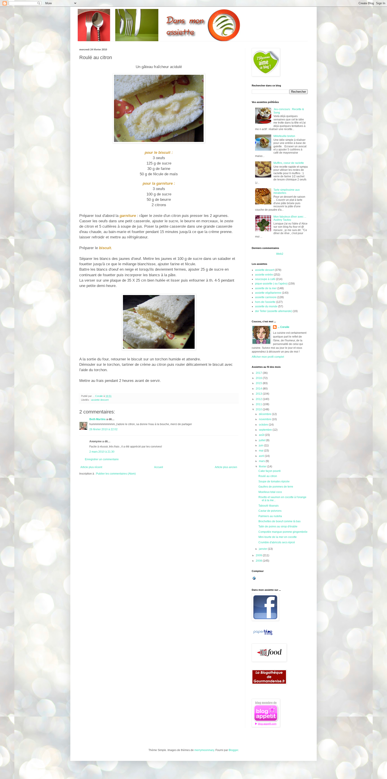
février (263, 466)
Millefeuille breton (284, 136)
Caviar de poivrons (270, 510)
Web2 (279, 253)
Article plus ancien (226, 467)
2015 (259, 383)
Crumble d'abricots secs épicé (276, 542)
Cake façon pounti (269, 471)
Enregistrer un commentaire (102, 459)
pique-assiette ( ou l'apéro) (271, 283)
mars (262, 461)
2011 (259, 404)
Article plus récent (91, 467)
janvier (263, 548)
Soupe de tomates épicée (274, 481)
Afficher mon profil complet (268, 356)
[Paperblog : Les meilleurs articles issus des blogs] (263, 635)
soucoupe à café (265, 279)
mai (261, 450)
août (262, 435)
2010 (259, 409)
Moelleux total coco (270, 492)
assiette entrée (264, 274)
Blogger (233, 750)
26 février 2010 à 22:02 (103, 429)
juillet (262, 440)
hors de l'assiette (265, 302)
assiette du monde (266, 306)
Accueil (158, 467)
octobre (264, 424)
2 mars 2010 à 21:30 (101, 451)
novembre (265, 419)
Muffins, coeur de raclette (288, 163)
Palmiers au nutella (270, 516)
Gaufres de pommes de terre (275, 486)
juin (261, 445)
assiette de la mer (266, 288)
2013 (259, 393)
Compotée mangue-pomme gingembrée (282, 531)
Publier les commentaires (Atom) (116, 473)
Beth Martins (97, 419)
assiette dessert (100, 399)
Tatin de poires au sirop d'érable (277, 526)
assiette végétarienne (268, 292)
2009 (259, 555)
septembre (266, 429)
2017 (259, 373)
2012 (259, 399)
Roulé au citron (267, 476)
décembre (265, 414)
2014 (259, 388)
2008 (259, 560)
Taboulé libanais (268, 505)
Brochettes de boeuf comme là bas (279, 521)
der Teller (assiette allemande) (273, 311)
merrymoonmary (204, 750)
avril (262, 456)
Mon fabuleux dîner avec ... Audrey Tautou (289, 218)
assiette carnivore (266, 297)
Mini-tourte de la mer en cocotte (277, 537)
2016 (259, 378)
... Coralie (283, 327)
